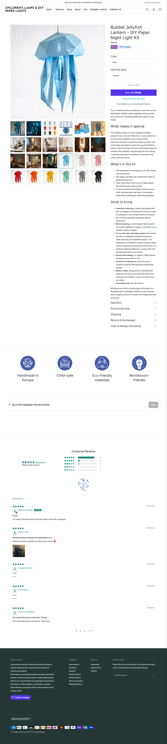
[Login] (154, 10)
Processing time (120, 308)
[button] (69, 457)
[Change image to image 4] (66, 128)
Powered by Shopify (38, 732)
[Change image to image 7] (17, 144)
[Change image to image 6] (98, 128)
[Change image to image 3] (50, 128)
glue (153, 227)
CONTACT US (115, 9)
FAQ (85, 9)
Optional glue (118, 69)
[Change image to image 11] (82, 144)
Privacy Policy (75, 674)
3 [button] (84, 631)
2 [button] (80, 631)
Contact (72, 671)
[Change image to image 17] (82, 161)
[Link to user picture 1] (19, 551)
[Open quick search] (147, 10)
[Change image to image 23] (82, 177)
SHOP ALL (60, 9)
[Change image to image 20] (33, 177)
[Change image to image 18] (98, 161)
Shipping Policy (75, 684)
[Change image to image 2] (33, 128)
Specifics (116, 302)
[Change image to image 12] (98, 144)
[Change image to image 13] (17, 161)
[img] (18, 506)
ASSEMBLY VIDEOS (98, 9)
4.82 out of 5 (40, 462)
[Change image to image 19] (17, 177)
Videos (94, 671)
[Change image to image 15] (50, 161)
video (153, 405)
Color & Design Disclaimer (126, 326)
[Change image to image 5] (82, 128)
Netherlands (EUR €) (152, 3)
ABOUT (78, 9)
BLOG (69, 9)
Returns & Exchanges (123, 320)
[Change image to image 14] (33, 161)
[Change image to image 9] (50, 144)
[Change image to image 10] (66, 144)
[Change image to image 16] (66, 161)
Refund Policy (75, 677)
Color (114, 56)
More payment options (133, 99)
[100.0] (83, 483)
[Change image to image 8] (33, 144)
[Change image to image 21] (50, 177)
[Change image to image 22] (66, 177)
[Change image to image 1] (17, 128)
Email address (120, 672)
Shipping (130, 104)
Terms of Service (76, 681)
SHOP (48, 9)
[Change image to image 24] (98, 177)
